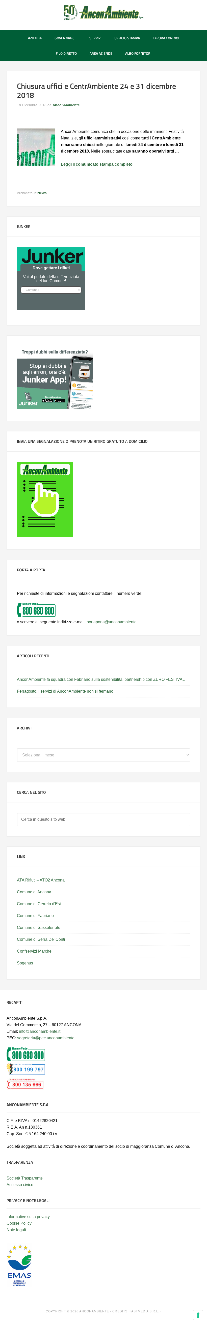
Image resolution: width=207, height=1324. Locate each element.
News (42, 193)
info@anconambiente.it (39, 1031)
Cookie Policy (19, 1223)
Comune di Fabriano (35, 916)
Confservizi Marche (34, 951)
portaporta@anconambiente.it (113, 622)
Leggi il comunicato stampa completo (97, 164)
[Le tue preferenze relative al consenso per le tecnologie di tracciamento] (198, 1315)
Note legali (16, 1230)
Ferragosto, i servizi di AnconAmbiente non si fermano (65, 691)
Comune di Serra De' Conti (41, 939)
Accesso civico (20, 1185)
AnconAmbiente (103, 13)
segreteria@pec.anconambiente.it (47, 1038)
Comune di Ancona (34, 892)
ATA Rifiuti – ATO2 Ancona (41, 880)
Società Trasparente (25, 1178)
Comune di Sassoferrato (38, 927)
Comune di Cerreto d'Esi (39, 904)
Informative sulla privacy (28, 1217)
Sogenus (25, 963)
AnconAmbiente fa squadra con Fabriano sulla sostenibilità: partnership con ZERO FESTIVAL (101, 679)
